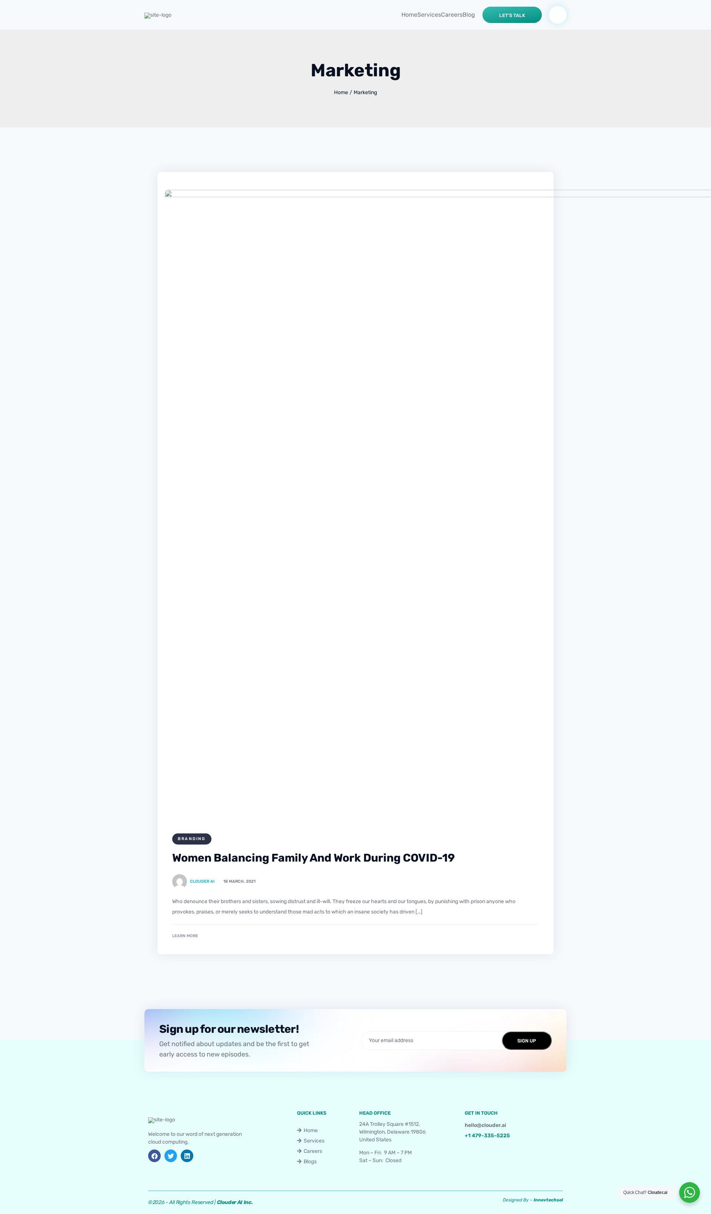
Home (409, 15)
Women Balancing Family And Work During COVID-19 (313, 858)
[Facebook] (154, 1156)
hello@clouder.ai (485, 1125)
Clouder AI (202, 881)
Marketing (365, 92)
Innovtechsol (548, 1200)
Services (429, 15)
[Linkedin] (187, 1156)
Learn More (185, 935)
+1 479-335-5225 (487, 1135)
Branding (192, 838)
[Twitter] (170, 1156)
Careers (452, 15)
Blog (469, 15)
